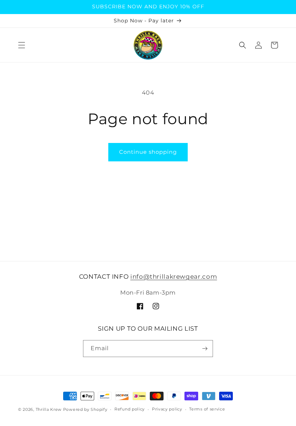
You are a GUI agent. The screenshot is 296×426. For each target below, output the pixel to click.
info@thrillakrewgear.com (173, 276)
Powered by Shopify (85, 409)
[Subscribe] (205, 348)
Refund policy (129, 409)
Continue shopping (148, 151)
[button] (22, 45)
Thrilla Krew (49, 409)
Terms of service (207, 409)
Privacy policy (167, 409)
